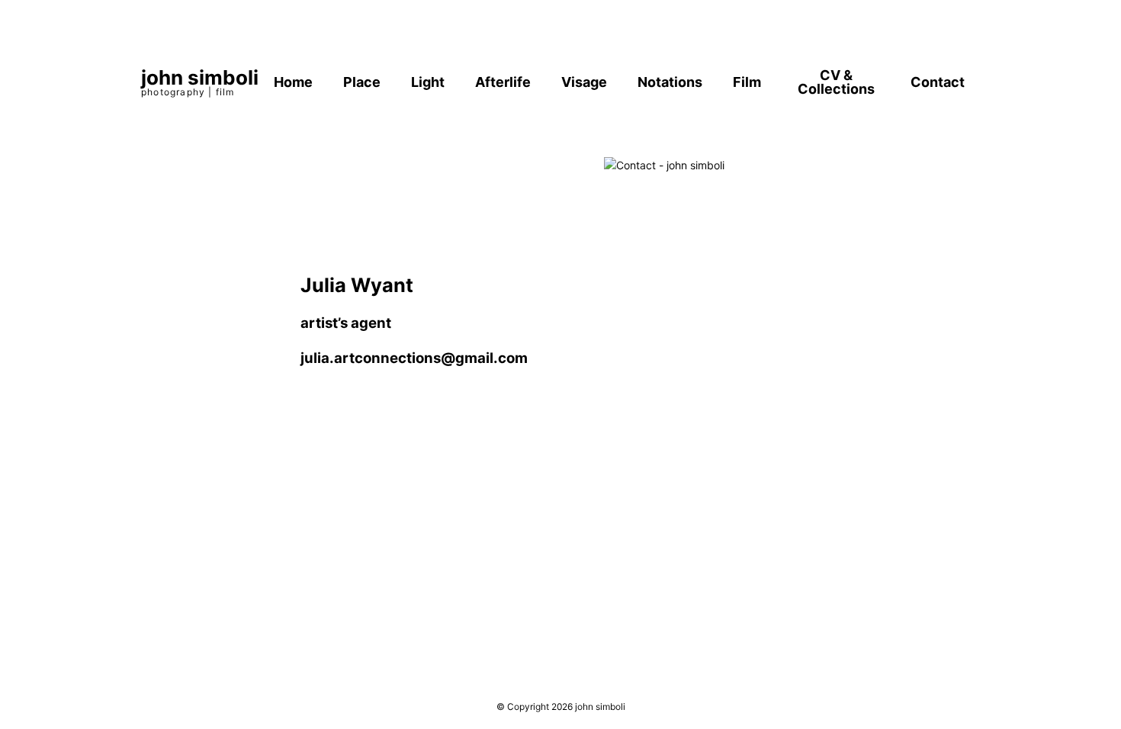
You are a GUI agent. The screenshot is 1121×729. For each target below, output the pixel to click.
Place (362, 82)
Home (293, 82)
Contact (938, 82)
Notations (670, 82)
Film (747, 82)
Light (428, 82)
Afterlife (503, 82)
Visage (584, 82)
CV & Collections (836, 82)
